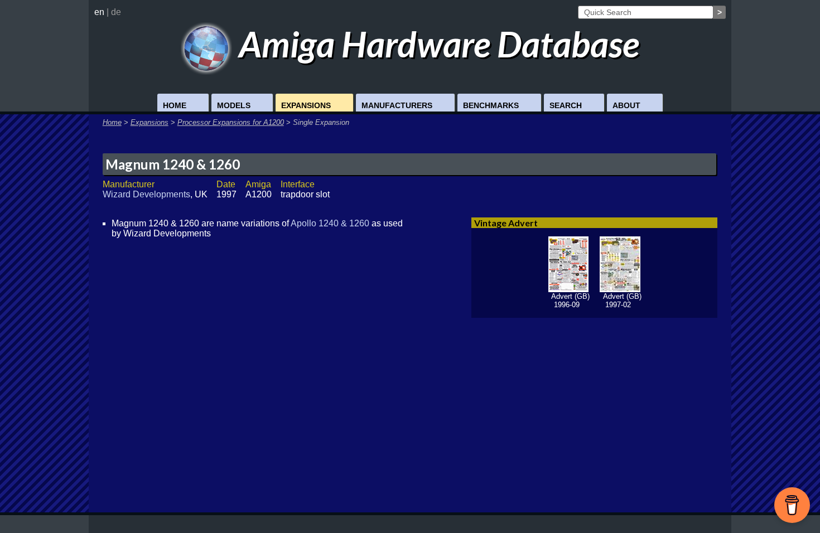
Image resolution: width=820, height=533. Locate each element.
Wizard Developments (146, 194)
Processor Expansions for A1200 (230, 122)
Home (174, 105)
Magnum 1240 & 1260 (172, 164)
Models (233, 105)
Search (565, 105)
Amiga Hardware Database (435, 43)
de (116, 12)
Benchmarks (491, 105)
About (626, 105)
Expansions (306, 105)
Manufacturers (396, 105)
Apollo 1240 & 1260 (330, 223)
